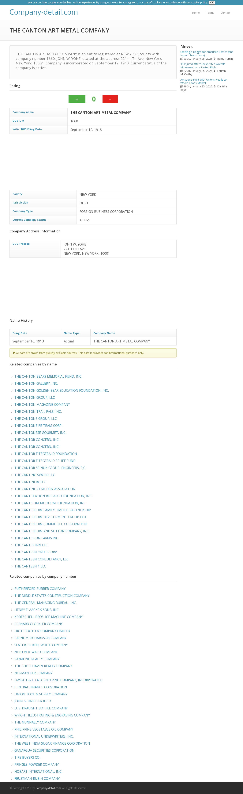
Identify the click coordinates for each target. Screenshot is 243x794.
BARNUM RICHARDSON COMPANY (40, 638)
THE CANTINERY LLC (30, 481)
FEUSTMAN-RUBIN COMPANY (37, 778)
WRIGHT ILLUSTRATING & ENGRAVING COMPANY (52, 715)
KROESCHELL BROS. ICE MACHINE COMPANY (48, 616)
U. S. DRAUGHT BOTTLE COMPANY (41, 708)
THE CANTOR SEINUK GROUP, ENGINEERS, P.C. (50, 467)
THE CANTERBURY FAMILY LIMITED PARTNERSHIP (52, 510)
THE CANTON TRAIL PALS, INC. (38, 411)
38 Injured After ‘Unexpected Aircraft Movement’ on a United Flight (202, 65)
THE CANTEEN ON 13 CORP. (36, 552)
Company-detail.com (43, 12)
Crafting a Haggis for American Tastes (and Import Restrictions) (206, 53)
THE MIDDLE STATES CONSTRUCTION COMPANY (51, 595)
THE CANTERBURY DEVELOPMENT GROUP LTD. (50, 517)
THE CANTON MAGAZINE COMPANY (42, 404)
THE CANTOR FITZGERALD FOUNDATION (45, 453)
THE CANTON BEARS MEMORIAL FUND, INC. (48, 376)
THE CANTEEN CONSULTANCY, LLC (41, 559)
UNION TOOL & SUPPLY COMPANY (40, 694)
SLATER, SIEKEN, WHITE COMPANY (41, 645)
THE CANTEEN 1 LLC (30, 566)
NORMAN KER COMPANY (33, 673)
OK (212, 2)
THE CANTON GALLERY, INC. (36, 383)
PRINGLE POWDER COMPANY (36, 764)
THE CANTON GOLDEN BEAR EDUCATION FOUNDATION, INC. (61, 390)
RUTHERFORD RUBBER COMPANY (39, 588)
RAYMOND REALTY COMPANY (36, 659)
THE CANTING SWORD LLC (34, 474)
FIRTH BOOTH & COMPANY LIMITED (42, 630)
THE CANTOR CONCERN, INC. (36, 439)
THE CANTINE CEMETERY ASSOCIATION (44, 489)
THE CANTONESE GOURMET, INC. (40, 432)
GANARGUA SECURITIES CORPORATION (44, 750)
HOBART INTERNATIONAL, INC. (38, 771)
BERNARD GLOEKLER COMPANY (38, 623)
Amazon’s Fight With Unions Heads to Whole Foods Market (203, 81)
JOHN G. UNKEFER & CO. (33, 701)
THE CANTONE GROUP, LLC (35, 418)
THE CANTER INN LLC (31, 545)
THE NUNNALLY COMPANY (35, 722)
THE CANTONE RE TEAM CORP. (38, 425)
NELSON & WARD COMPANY (36, 652)
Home (196, 12)
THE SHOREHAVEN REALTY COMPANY (43, 666)
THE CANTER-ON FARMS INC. (36, 538)
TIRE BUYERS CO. (27, 757)
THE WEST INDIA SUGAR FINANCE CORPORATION (52, 743)
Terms (210, 12)
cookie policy (199, 2)
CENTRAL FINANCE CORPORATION (40, 687)
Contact (225, 12)
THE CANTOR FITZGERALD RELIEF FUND (45, 460)
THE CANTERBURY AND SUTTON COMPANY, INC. (51, 531)
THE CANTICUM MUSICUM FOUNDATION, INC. (50, 503)
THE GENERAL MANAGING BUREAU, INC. (45, 602)
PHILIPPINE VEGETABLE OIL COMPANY (43, 729)
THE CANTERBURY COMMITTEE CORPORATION (50, 524)
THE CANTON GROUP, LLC (34, 397)
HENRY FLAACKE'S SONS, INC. (36, 609)
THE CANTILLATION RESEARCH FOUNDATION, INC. (53, 496)
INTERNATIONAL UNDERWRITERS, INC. (44, 736)
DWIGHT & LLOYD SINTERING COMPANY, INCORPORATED (58, 680)
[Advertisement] (123, 163)
